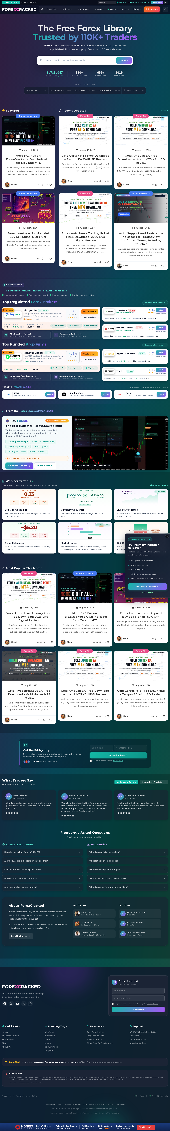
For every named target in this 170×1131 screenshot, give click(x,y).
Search (124, 60)
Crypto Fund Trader (126, 353)
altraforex (49, 1032)
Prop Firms (111, 90)
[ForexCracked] (19, 9)
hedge (48, 1043)
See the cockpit (45, 465)
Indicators (67, 9)
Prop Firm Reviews (95, 1035)
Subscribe (138, 1009)
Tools (113, 9)
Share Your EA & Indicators (100, 1043)
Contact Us (135, 1035)
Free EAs (37, 90)
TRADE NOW (145, 1127)
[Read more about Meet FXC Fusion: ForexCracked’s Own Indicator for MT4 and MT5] (28, 130)
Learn (124, 9)
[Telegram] (22, 2)
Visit (161, 310)
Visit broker (88, 312)
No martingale (51, 1047)
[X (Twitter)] (28, 2)
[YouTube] (31, 2)
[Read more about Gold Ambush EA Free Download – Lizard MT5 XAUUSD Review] (141, 130)
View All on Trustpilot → (154, 782)
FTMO (119, 371)
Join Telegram (12, 2)
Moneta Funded (33, 352)
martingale (50, 1035)
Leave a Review (128, 782)
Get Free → (157, 2)
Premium (153, 9)
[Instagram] (33, 2)
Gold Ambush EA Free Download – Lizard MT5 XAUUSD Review (141, 159)
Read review (90, 317)
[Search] (165, 9)
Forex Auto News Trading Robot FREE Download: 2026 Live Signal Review (85, 237)
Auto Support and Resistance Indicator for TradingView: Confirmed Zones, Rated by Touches (141, 239)
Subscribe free (117, 755)
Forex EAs (51, 9)
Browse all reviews (154, 302)
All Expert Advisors (10, 1035)
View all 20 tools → (159, 485)
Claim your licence (17, 465)
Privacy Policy (118, 761)
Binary (136, 9)
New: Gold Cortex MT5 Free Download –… (134, 2)
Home (5, 1032)
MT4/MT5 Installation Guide (143, 1032)
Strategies (83, 9)
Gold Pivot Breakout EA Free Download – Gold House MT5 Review (29, 694)
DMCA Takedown (138, 1039)
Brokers (98, 9)
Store (4, 1043)
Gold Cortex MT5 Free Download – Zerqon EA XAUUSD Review (85, 157)
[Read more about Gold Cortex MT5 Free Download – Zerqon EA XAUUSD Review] (85, 130)
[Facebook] (25, 2)
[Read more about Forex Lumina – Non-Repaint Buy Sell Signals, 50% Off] (28, 208)
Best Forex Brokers (95, 1032)
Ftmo (47, 1039)
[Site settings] (166, 2)
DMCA (34, 1096)
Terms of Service (23, 1096)
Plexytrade (30, 310)
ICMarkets (121, 310)
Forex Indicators (28, 116)
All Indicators (8, 1039)
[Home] (42, 9)
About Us (6, 1047)
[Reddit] (36, 2)
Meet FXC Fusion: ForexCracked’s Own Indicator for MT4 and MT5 (28, 159)
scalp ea (49, 1050)
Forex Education (95, 1039)
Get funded (88, 354)
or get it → (147, 592)
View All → (164, 111)
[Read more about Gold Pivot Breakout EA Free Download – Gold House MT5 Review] (29, 666)
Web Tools (135, 90)
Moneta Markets (124, 327)
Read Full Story (19, 936)
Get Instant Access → (147, 586)
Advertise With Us (138, 1043)
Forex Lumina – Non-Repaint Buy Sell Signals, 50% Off (28, 235)
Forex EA (85, 116)
